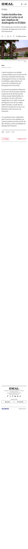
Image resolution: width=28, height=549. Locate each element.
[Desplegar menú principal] (25, 4)
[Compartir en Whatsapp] (8, 36)
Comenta (6, 139)
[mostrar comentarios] (14, 36)
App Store (8, 401)
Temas (3, 132)
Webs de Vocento (22, 408)
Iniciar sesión (22, 4)
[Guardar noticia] (2, 36)
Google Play (21, 401)
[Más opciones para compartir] (11, 36)
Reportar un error (22, 139)
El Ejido (4, 9)
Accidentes (8, 132)
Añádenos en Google (22, 36)
